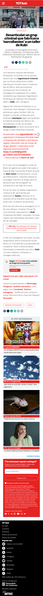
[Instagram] (15, 514)
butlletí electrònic (22, 286)
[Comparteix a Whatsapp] (23, 62)
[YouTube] (18, 514)
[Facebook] (9, 514)
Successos (21, 30)
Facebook (18, 289)
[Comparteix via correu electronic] (30, 62)
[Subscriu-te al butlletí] (6, 514)
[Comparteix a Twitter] (16, 62)
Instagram (8, 292)
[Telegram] (25, 514)
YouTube (9, 560)
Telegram (7, 286)
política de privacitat (22, 483)
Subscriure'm (21, 478)
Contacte (5, 528)
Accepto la (18, 483)
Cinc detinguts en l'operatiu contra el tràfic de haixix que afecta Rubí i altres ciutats (21, 228)
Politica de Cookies (9, 537)
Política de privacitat (9, 534)
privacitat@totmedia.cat (13, 506)
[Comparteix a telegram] (26, 62)
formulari (7, 298)
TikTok (8, 573)
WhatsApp (31, 283)
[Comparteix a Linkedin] (19, 62)
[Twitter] (12, 514)
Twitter (27, 289)
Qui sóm (5, 526)
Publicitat (5, 531)
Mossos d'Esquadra (13, 305)
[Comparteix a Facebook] (13, 62)
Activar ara (14, 270)
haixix (29, 305)
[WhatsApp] (22, 514)
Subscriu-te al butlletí (14, 544)
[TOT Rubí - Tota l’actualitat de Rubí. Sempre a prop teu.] (21, 2)
